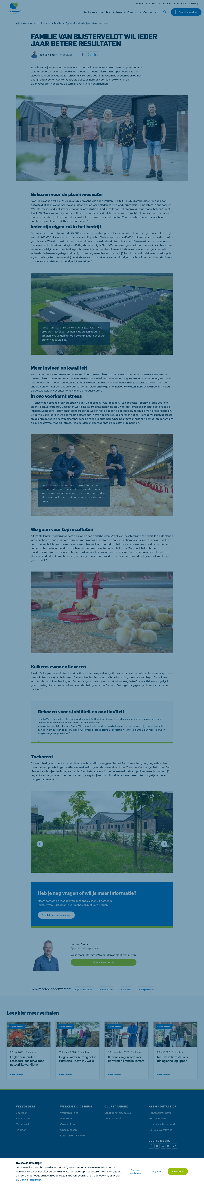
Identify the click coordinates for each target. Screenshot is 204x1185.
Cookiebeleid (100, 1175)
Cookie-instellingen (135, 1171)
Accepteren (177, 1171)
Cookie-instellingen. (31, 1179)
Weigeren (156, 1171)
